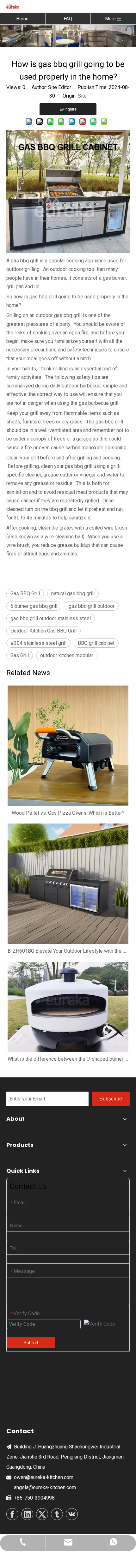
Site (82, 96)
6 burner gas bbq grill (33, 606)
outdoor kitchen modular (66, 655)
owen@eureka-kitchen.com (43, 1477)
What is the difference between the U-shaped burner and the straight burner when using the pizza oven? (68, 1059)
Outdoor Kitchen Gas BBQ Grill (43, 631)
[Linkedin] (27, 1514)
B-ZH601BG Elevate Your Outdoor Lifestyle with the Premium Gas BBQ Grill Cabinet (68, 951)
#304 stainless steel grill (38, 643)
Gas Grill (19, 655)
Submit (31, 1342)
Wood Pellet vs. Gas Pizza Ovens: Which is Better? (68, 813)
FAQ (68, 18)
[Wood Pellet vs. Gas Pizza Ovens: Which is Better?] (68, 746)
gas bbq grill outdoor (91, 606)
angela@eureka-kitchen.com (45, 1487)
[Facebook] (12, 1514)
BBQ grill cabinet (96, 643)
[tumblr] (57, 1514)
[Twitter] (42, 1514)
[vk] (72, 1514)
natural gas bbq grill (73, 593)
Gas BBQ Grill (25, 593)
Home (22, 18)
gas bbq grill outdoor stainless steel (50, 618)
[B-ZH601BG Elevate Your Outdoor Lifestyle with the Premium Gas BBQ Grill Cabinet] (68, 884)
